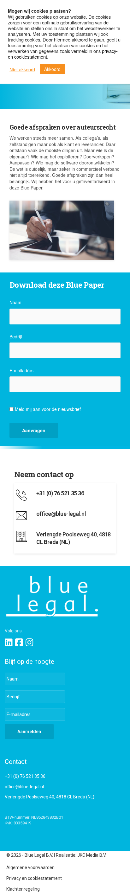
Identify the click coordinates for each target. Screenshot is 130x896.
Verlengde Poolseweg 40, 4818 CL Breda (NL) (49, 796)
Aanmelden (29, 731)
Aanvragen (33, 430)
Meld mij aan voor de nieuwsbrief (48, 409)
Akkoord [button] (52, 69)
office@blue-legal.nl (24, 786)
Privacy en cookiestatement (34, 878)
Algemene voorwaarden (30, 867)
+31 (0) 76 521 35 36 (25, 776)
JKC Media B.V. (91, 855)
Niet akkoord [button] (22, 69)
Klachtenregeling (23, 889)
